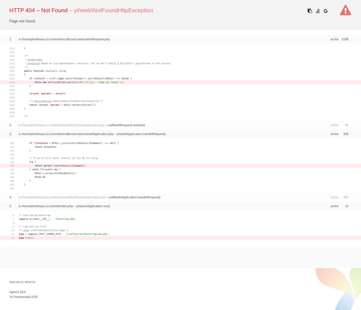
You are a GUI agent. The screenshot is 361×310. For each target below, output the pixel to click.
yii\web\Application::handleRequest (140, 134)
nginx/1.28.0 (17, 292)
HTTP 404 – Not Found (38, 10)
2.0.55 (33, 297)
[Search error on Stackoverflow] (317, 11)
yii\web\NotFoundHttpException (113, 10)
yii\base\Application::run (92, 206)
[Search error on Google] (325, 11)
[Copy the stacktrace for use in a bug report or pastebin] (309, 11)
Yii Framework (19, 297)
